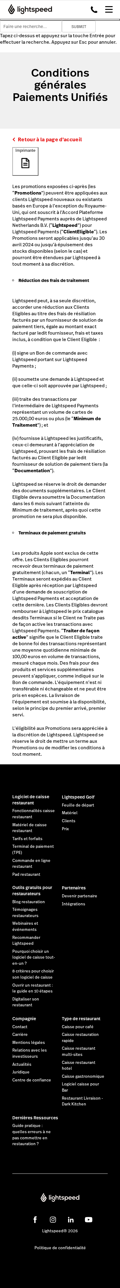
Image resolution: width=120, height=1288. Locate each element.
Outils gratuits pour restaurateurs (32, 890)
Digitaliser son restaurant (25, 1002)
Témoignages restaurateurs (25, 913)
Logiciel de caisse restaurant (30, 800)
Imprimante (25, 150)
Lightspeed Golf (78, 797)
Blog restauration (28, 902)
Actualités (21, 1064)
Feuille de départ (78, 805)
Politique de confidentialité (60, 1248)
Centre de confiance (31, 1080)
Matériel (70, 813)
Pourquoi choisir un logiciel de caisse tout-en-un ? (33, 957)
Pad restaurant (26, 874)
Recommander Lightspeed (26, 941)
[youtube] (88, 1219)
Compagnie (24, 1019)
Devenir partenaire (79, 896)
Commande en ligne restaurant (31, 864)
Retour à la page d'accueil (50, 139)
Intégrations (73, 904)
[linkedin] (71, 1219)
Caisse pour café (78, 1027)
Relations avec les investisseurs (29, 1053)
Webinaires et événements (25, 926)
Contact (19, 1027)
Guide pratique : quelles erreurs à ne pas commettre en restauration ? (31, 1135)
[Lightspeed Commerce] (28, 9)
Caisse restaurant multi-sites (78, 1051)
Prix (65, 829)
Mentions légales (28, 1042)
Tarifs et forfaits (27, 839)
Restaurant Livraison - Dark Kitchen (82, 1101)
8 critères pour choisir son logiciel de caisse (33, 974)
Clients (68, 821)
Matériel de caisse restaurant (29, 828)
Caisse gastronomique (83, 1076)
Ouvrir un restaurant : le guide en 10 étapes (32, 988)
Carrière (20, 1034)
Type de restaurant (81, 1019)
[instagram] (53, 1219)
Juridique (21, 1072)
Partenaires (74, 888)
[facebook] (35, 1219)
